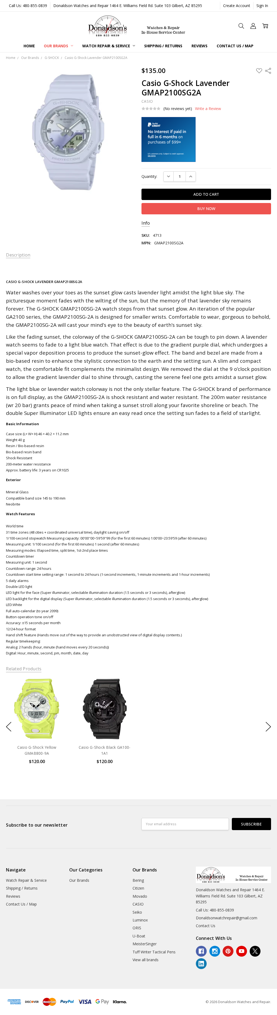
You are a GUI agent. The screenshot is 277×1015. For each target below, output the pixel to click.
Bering (138, 880)
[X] (255, 951)
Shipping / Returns (163, 45)
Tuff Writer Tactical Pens (154, 951)
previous (8, 726)
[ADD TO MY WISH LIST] (58, 696)
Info (145, 223)
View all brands (146, 959)
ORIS (137, 927)
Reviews (199, 45)
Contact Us (205, 925)
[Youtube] (241, 951)
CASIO (138, 904)
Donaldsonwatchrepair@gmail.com (226, 917)
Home (29, 45)
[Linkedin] (201, 963)
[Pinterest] (228, 951)
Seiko (137, 912)
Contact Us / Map (235, 45)
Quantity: (149, 176)
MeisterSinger (145, 943)
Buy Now (37, 728)
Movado (140, 896)
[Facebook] (201, 951)
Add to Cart (37, 716)
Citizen (138, 888)
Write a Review (208, 109)
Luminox (140, 920)
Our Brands (56, 45)
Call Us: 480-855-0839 (28, 5)
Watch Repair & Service (106, 45)
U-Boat (139, 936)
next (268, 726)
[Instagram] (214, 951)
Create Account (236, 5)
